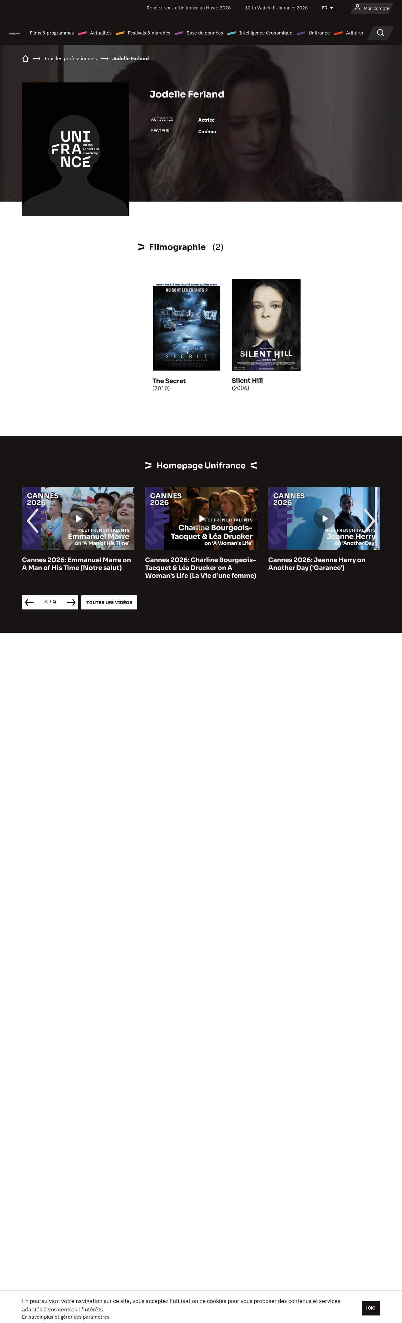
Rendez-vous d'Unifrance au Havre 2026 (189, 8)
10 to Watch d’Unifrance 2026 (276, 8)
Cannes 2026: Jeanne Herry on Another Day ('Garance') (203, 564)
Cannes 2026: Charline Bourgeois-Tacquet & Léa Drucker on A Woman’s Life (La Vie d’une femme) (86, 568)
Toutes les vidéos (109, 602)
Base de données (205, 33)
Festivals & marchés (149, 33)
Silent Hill (247, 381)
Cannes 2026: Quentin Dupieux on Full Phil (332, 564)
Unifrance (319, 33)
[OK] (371, 1308)
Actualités (100, 33)
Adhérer (355, 33)
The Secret (169, 381)
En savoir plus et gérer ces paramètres (66, 1317)
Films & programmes (52, 33)
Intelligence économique (265, 33)
